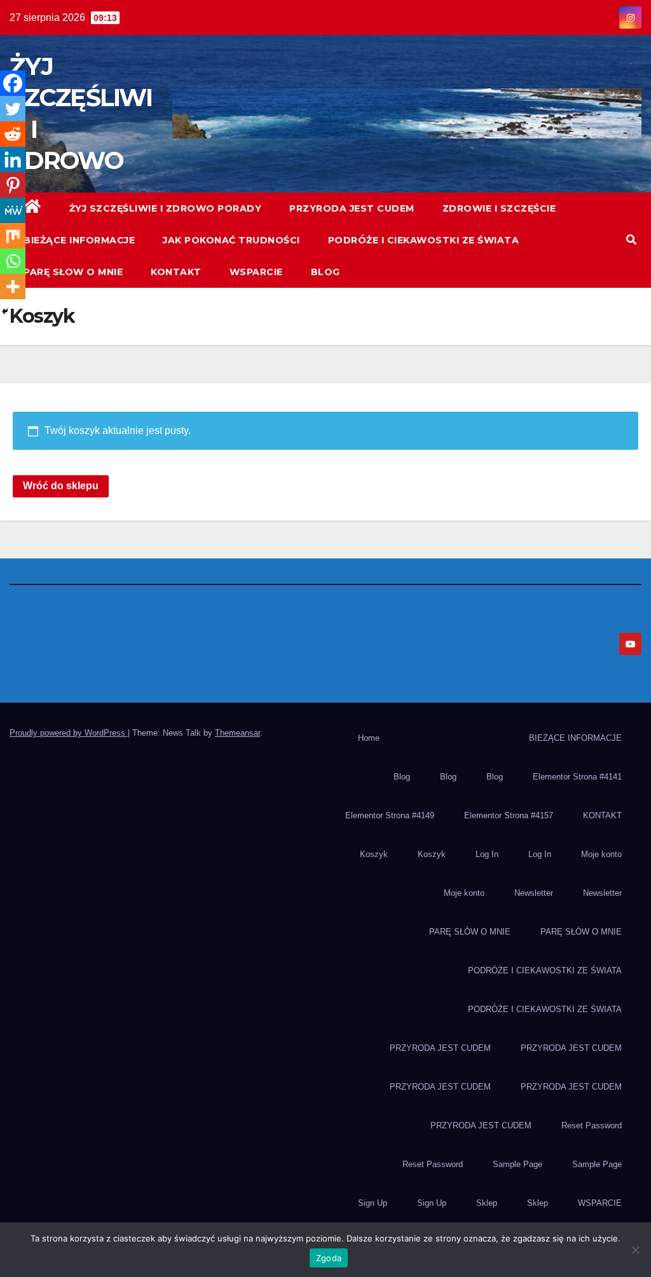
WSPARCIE (256, 272)
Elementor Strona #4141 (577, 776)
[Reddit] (12, 134)
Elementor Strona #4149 (389, 815)
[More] (12, 286)
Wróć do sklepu (61, 485)
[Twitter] (12, 108)
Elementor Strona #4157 (508, 815)
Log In (487, 854)
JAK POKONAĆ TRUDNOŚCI (231, 240)
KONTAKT (176, 272)
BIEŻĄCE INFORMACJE (79, 240)
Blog (325, 272)
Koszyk (374, 854)
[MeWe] (12, 210)
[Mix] (12, 235)
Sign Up (372, 1203)
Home (369, 738)
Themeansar (237, 733)
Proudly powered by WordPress (69, 733)
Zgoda (328, 1258)
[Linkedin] (12, 159)
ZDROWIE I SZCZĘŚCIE (499, 208)
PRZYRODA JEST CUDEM (352, 208)
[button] (631, 239)
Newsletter (533, 893)
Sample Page (517, 1164)
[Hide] (5, 311)
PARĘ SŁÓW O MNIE (470, 931)
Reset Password (591, 1125)
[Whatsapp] (12, 261)
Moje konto (601, 854)
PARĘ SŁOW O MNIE (73, 272)
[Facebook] (12, 83)
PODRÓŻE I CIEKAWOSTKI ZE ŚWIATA (423, 240)
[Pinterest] (12, 185)
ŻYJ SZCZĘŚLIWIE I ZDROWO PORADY (165, 208)
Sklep (486, 1203)
